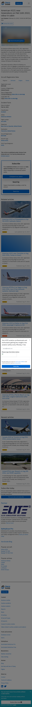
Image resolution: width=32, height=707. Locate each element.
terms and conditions (20, 361)
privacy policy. (18, 363)
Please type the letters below (10, 352)
